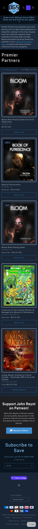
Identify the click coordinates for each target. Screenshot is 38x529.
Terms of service (14, 521)
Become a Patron (21, 430)
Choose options (19, 390)
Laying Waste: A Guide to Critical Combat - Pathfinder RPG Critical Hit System (18, 377)
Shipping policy (26, 521)
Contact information (12, 524)
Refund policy (16, 517)
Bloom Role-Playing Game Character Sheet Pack (18, 120)
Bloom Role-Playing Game (13, 247)
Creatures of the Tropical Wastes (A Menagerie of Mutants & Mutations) (18, 311)
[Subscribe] (31, 465)
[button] (4, 7)
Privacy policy (28, 517)
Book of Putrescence (11, 184)
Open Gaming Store (14, 515)
